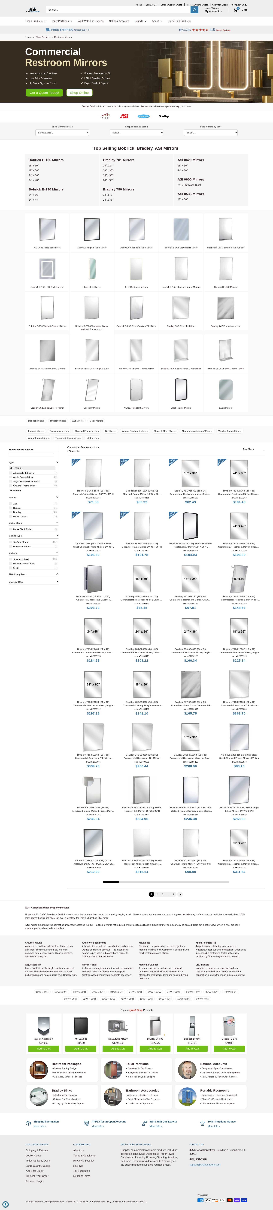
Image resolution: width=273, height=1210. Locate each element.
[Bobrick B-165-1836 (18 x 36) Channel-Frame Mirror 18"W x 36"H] (142, 473)
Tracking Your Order (37, 1176)
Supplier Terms (81, 1176)
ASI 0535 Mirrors (191, 194)
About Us (78, 1150)
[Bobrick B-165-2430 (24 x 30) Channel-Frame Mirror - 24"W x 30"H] (190, 843)
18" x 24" (108, 165)
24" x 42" (108, 194)
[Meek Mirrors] (105, 116)
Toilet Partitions (137, 1063)
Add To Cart (43, 1048)
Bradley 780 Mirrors (118, 189)
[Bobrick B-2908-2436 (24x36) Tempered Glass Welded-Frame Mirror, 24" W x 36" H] (93, 790)
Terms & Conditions (84, 1155)
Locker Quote (33, 1155)
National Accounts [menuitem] (119, 21)
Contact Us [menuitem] (151, 4)
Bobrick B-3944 (192, 1039)
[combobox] (253, 449)
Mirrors (36, 420)
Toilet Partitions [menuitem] (60, 21)
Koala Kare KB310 (118, 1039)
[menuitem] (239, 4)
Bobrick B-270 (229, 1039)
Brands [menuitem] (139, 21)
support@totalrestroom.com (204, 1164)
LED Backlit (202, 964)
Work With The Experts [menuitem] (90, 21)
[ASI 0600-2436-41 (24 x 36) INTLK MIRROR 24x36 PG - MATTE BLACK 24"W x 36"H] (93, 843)
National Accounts (213, 1063)
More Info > (98, 1126)
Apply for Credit (34, 1171)
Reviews (78, 1166)
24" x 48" (34, 180)
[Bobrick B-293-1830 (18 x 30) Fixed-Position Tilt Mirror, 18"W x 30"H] (142, 790)
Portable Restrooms (214, 1090)
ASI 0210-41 (81, 1039)
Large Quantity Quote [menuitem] (171, 4)
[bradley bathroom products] (164, 116)
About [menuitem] (139, 4)
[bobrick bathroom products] (143, 116)
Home (29, 37)
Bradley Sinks (62, 1090)
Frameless (144, 942)
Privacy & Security (83, 1160)
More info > (39, 1126)
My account (212, 11)
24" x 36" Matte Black (189, 185)
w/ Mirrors (197, 431)
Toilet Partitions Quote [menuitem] (197, 4)
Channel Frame (33, 942)
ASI (158, 148)
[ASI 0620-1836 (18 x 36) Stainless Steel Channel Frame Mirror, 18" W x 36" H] (239, 737)
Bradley (144, 148)
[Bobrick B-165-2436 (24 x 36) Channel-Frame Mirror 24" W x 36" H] (142, 526)
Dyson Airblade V (43, 1039)
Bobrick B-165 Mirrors (46, 160)
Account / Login (34, 1181)
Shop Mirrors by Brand (136, 127)
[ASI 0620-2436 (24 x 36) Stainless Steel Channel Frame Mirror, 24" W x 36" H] (93, 526)
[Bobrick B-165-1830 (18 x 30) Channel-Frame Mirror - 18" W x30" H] (93, 473)
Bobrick (126, 148)
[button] (33, 462)
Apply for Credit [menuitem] (220, 4)
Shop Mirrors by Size (62, 127)
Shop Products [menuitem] (34, 21)
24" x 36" (34, 175)
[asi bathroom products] (124, 116)
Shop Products (43, 37)
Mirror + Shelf (89, 964)
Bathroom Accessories (142, 1090)
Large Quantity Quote (38, 1166)
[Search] (194, 9)
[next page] (180, 894)
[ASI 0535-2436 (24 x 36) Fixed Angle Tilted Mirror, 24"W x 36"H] (239, 790)
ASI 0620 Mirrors (191, 160)
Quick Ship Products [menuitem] (179, 21)
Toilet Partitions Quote (38, 1160)
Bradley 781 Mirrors (118, 160)
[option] (33, 472)
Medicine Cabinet (148, 964)
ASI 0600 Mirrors (191, 179)
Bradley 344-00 (155, 1039)
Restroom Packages (67, 1063)
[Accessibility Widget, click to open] (5, 1204)
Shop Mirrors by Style (210, 127)
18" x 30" (34, 165)
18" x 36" (34, 170)
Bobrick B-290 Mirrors (46, 189)
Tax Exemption (81, 1171)
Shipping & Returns (37, 1150)
